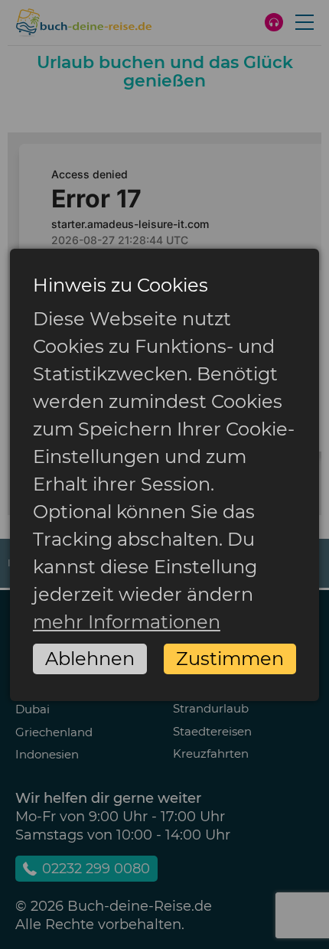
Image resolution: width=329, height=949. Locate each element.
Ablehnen (90, 658)
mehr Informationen (126, 622)
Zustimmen (230, 658)
